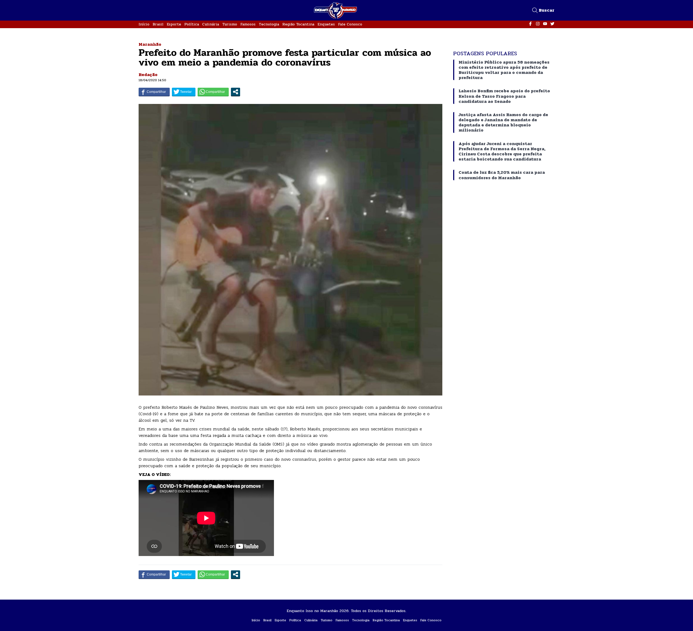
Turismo (229, 24)
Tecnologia (269, 24)
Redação (148, 74)
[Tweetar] (183, 92)
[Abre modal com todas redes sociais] (235, 92)
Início (144, 24)
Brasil (158, 24)
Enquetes (326, 24)
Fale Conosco (350, 24)
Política (191, 24)
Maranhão (150, 44)
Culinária (210, 24)
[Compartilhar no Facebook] (154, 92)
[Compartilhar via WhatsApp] (213, 92)
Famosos (248, 24)
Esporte (174, 24)
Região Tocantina (298, 24)
